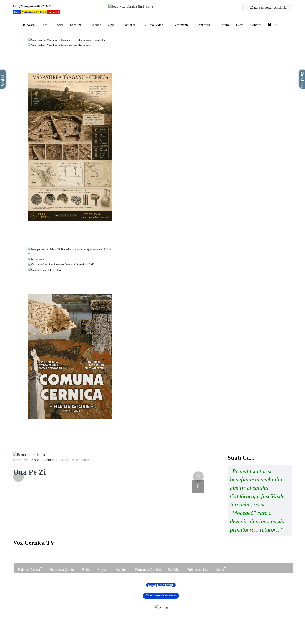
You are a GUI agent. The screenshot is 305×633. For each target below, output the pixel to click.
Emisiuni (52, 12)
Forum (224, 25)
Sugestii (103, 569)
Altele (220, 569)
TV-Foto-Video (152, 25)
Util (275, 25)
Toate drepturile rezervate (161, 595)
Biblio (86, 569)
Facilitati (121, 569)
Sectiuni (75, 25)
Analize (96, 25)
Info (44, 25)
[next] (195, 477)
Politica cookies (197, 569)
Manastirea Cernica (62, 569)
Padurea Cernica (29, 569)
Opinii (112, 25)
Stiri (60, 25)
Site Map (174, 569)
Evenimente (180, 25)
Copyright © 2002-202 (160, 585)
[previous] (21, 477)
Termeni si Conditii (148, 569)
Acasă (35, 460)
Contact (255, 25)
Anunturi (204, 25)
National (129, 25)
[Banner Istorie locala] (29, 454)
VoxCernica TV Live (33, 12)
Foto (16, 12)
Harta (239, 25)
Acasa (31, 25)
